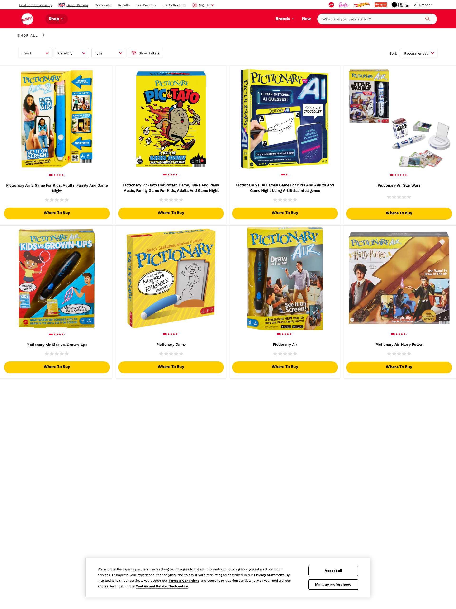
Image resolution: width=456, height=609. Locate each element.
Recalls (124, 5)
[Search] (427, 18)
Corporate (103, 5)
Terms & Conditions (184, 580)
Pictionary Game (171, 344)
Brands (283, 19)
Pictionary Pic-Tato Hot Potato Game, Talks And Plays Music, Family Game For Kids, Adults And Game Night (171, 188)
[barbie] (344, 4)
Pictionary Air (285, 344)
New (306, 19)
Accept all (333, 571)
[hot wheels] (362, 4)
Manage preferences (333, 584)
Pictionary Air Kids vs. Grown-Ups (56, 344)
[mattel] (332, 4)
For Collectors (174, 5)
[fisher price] (381, 4)
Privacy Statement (269, 575)
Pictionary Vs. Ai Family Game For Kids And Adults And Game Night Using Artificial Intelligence (285, 188)
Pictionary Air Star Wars (399, 185)
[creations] (401, 4)
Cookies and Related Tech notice (162, 586)
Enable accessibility (35, 5)
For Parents (146, 5)
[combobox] (377, 19)
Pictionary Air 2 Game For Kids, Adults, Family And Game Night (57, 188)
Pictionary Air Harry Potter (399, 344)
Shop (54, 19)
